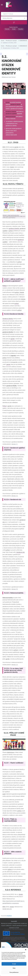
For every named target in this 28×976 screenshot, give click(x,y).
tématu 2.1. (15, 444)
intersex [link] (23, 299)
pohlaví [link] (11, 231)
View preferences (14, 972)
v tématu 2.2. (14, 496)
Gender (14, 29)
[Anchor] (19, 142)
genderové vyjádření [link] (11, 113)
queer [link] (4, 794)
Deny (14, 968)
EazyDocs (9, 915)
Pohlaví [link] (4, 285)
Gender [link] (8, 102)
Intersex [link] (22, 292)
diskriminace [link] (10, 752)
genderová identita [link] (15, 104)
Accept (14, 964)
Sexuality (20, 29)
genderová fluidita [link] (12, 385)
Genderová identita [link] (11, 111)
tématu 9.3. (15, 589)
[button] (25, 949)
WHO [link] (3, 147)
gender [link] (16, 147)
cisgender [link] (13, 355)
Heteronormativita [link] (11, 116)
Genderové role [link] (20, 552)
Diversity (7, 29)
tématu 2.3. (14, 664)
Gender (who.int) (7, 909)
